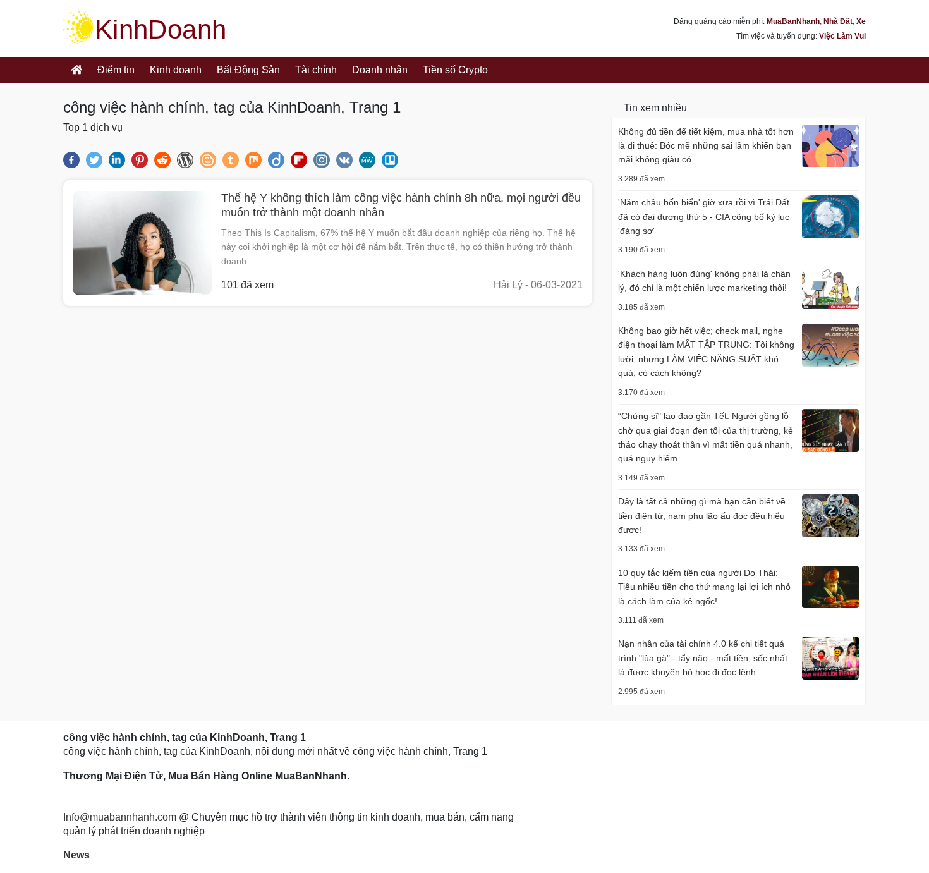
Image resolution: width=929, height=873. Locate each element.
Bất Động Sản (248, 69)
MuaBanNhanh (793, 21)
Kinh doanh (176, 69)
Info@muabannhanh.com (119, 817)
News (76, 855)
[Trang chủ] (76, 70)
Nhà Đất (838, 21)
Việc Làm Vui (842, 36)
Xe (861, 21)
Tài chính (316, 69)
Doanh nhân (380, 69)
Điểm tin (116, 69)
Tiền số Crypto (455, 69)
